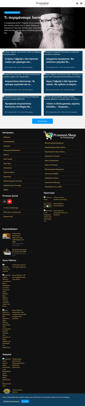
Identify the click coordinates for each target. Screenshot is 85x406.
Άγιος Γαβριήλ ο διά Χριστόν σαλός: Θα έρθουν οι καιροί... (62, 83)
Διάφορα (7, 146)
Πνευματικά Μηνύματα (12, 150)
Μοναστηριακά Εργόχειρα (54, 143)
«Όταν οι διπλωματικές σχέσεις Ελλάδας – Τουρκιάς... (63, 105)
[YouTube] (9, 201)
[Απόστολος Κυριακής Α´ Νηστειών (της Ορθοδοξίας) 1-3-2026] (6, 235)
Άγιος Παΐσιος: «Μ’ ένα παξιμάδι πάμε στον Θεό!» (19, 277)
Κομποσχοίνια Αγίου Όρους (55, 152)
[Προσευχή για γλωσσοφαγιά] (48, 205)
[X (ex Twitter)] (4, 201)
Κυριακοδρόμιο (9, 141)
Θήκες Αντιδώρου (51, 165)
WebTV (6, 155)
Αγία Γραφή (8, 159)
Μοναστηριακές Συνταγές (13, 181)
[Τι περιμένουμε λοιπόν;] (42, 27)
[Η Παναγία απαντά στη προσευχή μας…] (6, 268)
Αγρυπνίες (7, 176)
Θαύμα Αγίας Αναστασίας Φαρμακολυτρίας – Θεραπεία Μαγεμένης (19, 363)
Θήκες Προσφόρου (52, 160)
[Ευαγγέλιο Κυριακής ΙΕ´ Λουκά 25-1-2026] (6, 251)
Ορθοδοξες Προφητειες (12, 12)
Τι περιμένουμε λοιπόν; (25, 17)
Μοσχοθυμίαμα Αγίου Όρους (55, 147)
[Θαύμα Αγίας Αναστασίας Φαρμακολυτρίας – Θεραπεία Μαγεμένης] (6, 372)
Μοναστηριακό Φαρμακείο (54, 169)
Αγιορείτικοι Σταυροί (52, 156)
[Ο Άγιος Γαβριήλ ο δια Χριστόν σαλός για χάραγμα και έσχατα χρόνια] (21, 53)
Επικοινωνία (8, 216)
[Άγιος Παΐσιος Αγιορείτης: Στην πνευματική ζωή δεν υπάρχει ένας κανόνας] (6, 330)
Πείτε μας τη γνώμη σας (12, 212)
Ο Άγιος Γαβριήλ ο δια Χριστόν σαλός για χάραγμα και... (21, 60)
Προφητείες (8, 168)
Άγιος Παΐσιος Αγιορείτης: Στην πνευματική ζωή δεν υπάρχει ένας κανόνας (19, 314)
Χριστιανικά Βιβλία (51, 173)
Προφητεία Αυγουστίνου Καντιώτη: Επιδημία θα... (18, 105)
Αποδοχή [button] (25, 401)
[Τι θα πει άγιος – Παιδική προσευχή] (48, 198)
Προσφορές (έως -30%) (53, 187)
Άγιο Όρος (7, 163)
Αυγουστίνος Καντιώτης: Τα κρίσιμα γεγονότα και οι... (20, 83)
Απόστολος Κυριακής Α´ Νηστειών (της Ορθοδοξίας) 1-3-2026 (18, 238)
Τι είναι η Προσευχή (11, 208)
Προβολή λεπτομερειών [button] (11, 401)
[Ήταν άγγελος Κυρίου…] (6, 391)
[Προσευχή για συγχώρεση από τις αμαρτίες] (48, 215)
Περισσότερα (42, 121)
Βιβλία (6, 190)
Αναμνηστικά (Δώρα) (52, 182)
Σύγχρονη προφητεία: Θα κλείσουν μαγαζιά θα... (60, 60)
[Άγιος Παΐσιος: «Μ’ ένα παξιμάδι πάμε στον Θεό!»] (6, 290)
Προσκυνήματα (9, 172)
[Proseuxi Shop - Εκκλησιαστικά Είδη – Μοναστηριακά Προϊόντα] (60, 135)
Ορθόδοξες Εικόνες (52, 178)
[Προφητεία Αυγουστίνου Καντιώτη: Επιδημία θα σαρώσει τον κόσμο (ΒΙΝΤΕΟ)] (21, 98)
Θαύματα (7, 137)
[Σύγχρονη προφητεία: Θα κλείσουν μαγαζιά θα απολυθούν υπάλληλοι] (63, 53)
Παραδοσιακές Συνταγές (12, 185)
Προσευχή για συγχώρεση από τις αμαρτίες (61, 213)
